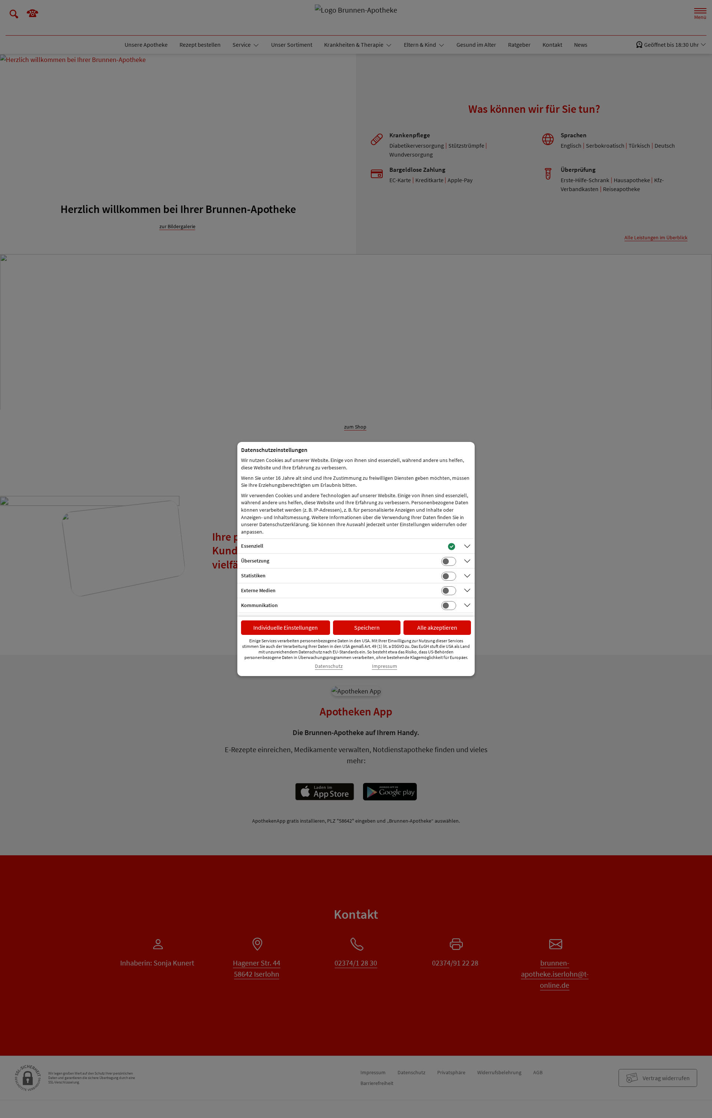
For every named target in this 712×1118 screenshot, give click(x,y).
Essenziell (252, 545)
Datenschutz (329, 666)
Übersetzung (255, 560)
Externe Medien (258, 590)
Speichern (367, 627)
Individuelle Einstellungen (285, 627)
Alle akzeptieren (437, 627)
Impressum (384, 666)
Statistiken (253, 575)
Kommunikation (259, 605)
